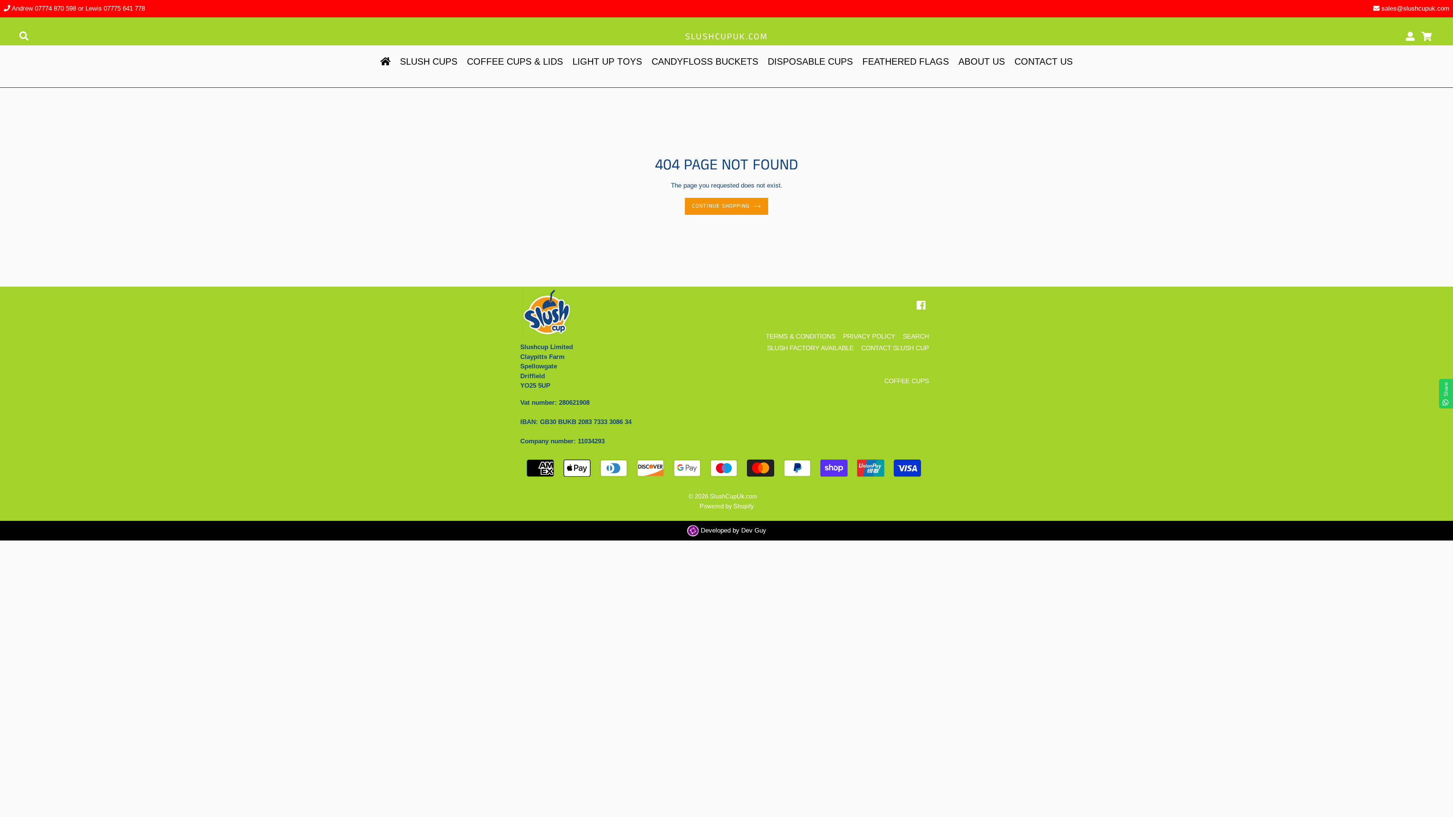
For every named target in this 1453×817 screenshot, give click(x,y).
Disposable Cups (810, 61)
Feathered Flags (905, 61)
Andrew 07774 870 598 (44, 8)
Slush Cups (428, 61)
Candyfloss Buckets (705, 61)
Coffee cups (906, 381)
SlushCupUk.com (726, 36)
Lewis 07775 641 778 (115, 8)
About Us (981, 61)
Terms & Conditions (800, 336)
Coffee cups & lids (515, 61)
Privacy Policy (869, 336)
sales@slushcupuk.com (1415, 8)
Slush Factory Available (810, 348)
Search (916, 336)
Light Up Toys (607, 61)
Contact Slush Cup (895, 348)
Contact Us (1043, 61)
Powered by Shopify (727, 506)
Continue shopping (721, 206)
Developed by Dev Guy (732, 530)
